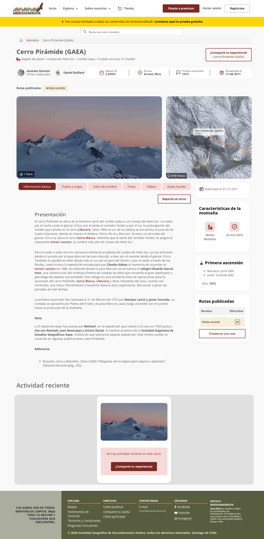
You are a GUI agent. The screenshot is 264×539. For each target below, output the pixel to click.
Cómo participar (114, 516)
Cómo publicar (113, 507)
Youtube (184, 513)
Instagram (185, 518)
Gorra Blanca (86, 238)
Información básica (37, 186)
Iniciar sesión (212, 8)
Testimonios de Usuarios (78, 514)
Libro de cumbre (105, 186)
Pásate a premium (181, 8)
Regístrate (237, 8)
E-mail (143, 507)
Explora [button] (68, 8)
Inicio (53, 8)
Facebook (183, 507)
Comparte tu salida (116, 512)
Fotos (132, 186)
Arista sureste (55, 88)
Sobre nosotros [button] (96, 8)
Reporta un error (174, 199)
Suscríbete (216, 508)
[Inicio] (21, 40)
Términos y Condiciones (84, 521)
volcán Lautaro (61, 242)
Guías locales (176, 186)
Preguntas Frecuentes (83, 525)
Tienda (128, 8)
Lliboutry (84, 230)
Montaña (32, 40)
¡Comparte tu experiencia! (228, 55)
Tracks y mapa (72, 186)
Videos (151, 186)
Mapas (72, 507)
